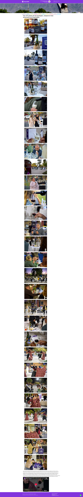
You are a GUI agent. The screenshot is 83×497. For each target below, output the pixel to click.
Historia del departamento (55, 493)
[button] (40, 12)
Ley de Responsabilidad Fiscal (55, 495)
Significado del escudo (54, 494)
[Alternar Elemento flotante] (81, 495)
